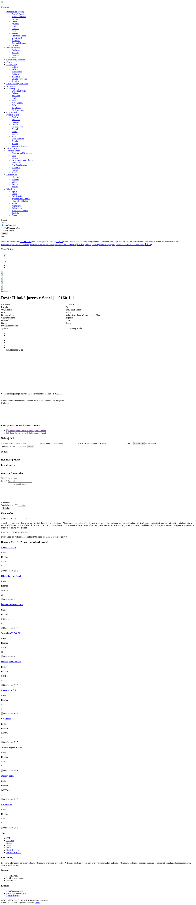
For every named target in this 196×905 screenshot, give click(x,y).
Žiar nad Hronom (19, 43)
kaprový (112, 245)
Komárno (16, 95)
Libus (37, 903)
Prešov (14, 131)
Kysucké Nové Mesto (21, 199)
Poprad (15, 129)
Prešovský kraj (12, 115)
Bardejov (15, 117)
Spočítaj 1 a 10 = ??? (10, 446)
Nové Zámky (17, 103)
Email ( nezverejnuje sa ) (89, 443)
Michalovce (17, 72)
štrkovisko (77, 241)
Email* (4, 481)
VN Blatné (6, 719)
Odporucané (11, 112)
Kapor (59, 241)
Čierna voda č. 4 (8, 547)
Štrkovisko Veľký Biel (11, 633)
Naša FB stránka (13, 896)
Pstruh (36, 241)
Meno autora (46, 443)
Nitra (14, 100)
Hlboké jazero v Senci (11, 576)
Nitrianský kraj (12, 88)
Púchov (15, 170)
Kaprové (25, 241)
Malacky (15, 52)
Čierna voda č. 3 (8, 690)
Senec (14, 57)
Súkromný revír (13, 148)
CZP (7, 241)
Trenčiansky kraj (13, 151)
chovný (9, 245)
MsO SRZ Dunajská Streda (27, 245)
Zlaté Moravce (18, 110)
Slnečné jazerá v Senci (11, 662)
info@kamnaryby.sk (14, 891)
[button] (5, 291)
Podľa (10, 225)
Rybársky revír (90, 244)
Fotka (129, 443)
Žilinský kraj (11, 189)
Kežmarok (16, 122)
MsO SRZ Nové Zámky (145, 241)
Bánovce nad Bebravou (22, 153)
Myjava (15, 158)
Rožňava (15, 74)
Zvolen (15, 45)
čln (32, 241)
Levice (14, 26)
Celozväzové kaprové (15, 60)
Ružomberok (17, 208)
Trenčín (15, 172)
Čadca (14, 194)
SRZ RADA (64, 245)
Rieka (83, 241)
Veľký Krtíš (17, 38)
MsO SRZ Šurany (49, 245)
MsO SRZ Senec (13, 852)
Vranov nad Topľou (20, 146)
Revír (80, 244)
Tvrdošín (15, 213)
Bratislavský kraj (13, 48)
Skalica (15, 184)
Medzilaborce (17, 127)
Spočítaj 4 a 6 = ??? (9, 505)
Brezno (15, 19)
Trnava (15, 187)
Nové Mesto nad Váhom (22, 160)
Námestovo (16, 206)
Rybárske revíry (103, 245)
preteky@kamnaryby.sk (16, 893)
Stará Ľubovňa (18, 139)
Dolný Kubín (17, 196)
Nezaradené (11, 86)
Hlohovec (16, 177)
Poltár (14, 31)
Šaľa (14, 105)
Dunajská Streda (19, 91)
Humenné (16, 119)
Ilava (14, 155)
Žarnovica (16, 40)
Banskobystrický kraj (15, 12)
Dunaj (41, 241)
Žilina (14, 215)
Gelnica (15, 67)
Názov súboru (8, 443)
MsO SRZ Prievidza (136, 245)
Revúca (15, 33)
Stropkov (15, 141)
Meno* (4, 478)
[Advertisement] (81, 371)
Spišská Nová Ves (19, 79)
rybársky (147, 244)
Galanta (15, 93)
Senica (14, 182)
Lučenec (15, 28)
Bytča (14, 191)
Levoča (15, 124)
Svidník (15, 143)
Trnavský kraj (12, 175)
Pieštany (15, 179)
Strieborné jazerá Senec (12, 747)
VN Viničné (6, 804)
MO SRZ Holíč (68, 241)
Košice (15, 69)
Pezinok (15, 55)
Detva (14, 21)
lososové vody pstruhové (114, 241)
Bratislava (16, 50)
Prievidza (16, 167)
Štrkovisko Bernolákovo (12, 604)
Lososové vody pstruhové (17, 84)
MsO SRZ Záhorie (98, 241)
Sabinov (15, 134)
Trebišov (15, 81)
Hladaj (4, 233)
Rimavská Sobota (19, 36)
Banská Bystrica (18, 14)
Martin (14, 203)
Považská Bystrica (19, 165)
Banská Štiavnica (19, 16)
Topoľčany (16, 107)
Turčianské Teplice (20, 210)
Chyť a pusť (11, 62)
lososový (72, 244)
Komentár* (6, 502)
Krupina (15, 24)
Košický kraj (11, 64)
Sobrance (16, 76)
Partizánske (16, 163)
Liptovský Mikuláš (20, 201)
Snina (14, 136)
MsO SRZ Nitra (159, 241)
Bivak (3, 241)
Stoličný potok (7, 776)
